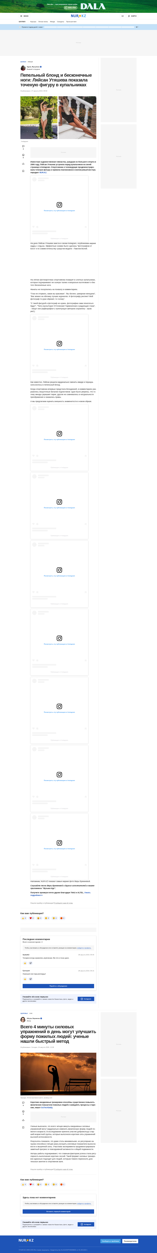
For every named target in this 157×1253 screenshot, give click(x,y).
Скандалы (60, 21)
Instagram (87, 999)
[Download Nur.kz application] (78, 6)
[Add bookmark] (23, 171)
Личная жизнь (43, 21)
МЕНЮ (26, 16)
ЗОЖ (30, 1013)
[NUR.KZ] (78, 16)
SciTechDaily (46, 1107)
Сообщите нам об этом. (63, 903)
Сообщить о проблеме (110, 1241)
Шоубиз (22, 21)
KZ (123, 16)
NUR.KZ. (43, 172)
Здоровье (24, 1013)
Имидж (52, 21)
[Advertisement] (78, 42)
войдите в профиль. (84, 948)
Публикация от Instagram (59, 238)
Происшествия (71, 21)
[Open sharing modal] (23, 163)
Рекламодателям (130, 1241)
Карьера (33, 21)
